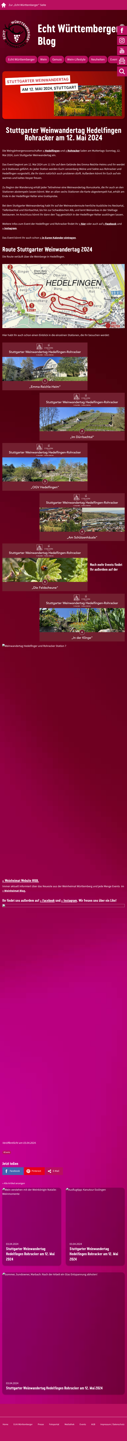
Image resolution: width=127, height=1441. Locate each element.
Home (5, 1424)
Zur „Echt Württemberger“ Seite (27, 5)
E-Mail (56, 1171)
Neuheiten (98, 59)
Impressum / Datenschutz (112, 1424)
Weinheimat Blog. (15, 891)
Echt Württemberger (21, 59)
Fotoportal (54, 1424)
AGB (93, 1424)
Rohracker (74, 151)
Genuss (57, 59)
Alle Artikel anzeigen (14, 1183)
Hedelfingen (52, 151)
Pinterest (36, 1171)
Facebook (110, 224)
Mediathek (69, 1424)
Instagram (10, 228)
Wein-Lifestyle (76, 59)
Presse (41, 1424)
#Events (7, 1152)
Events (114, 59)
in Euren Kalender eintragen (59, 238)
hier (83, 224)
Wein (43, 59)
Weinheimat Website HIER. (22, 880)
